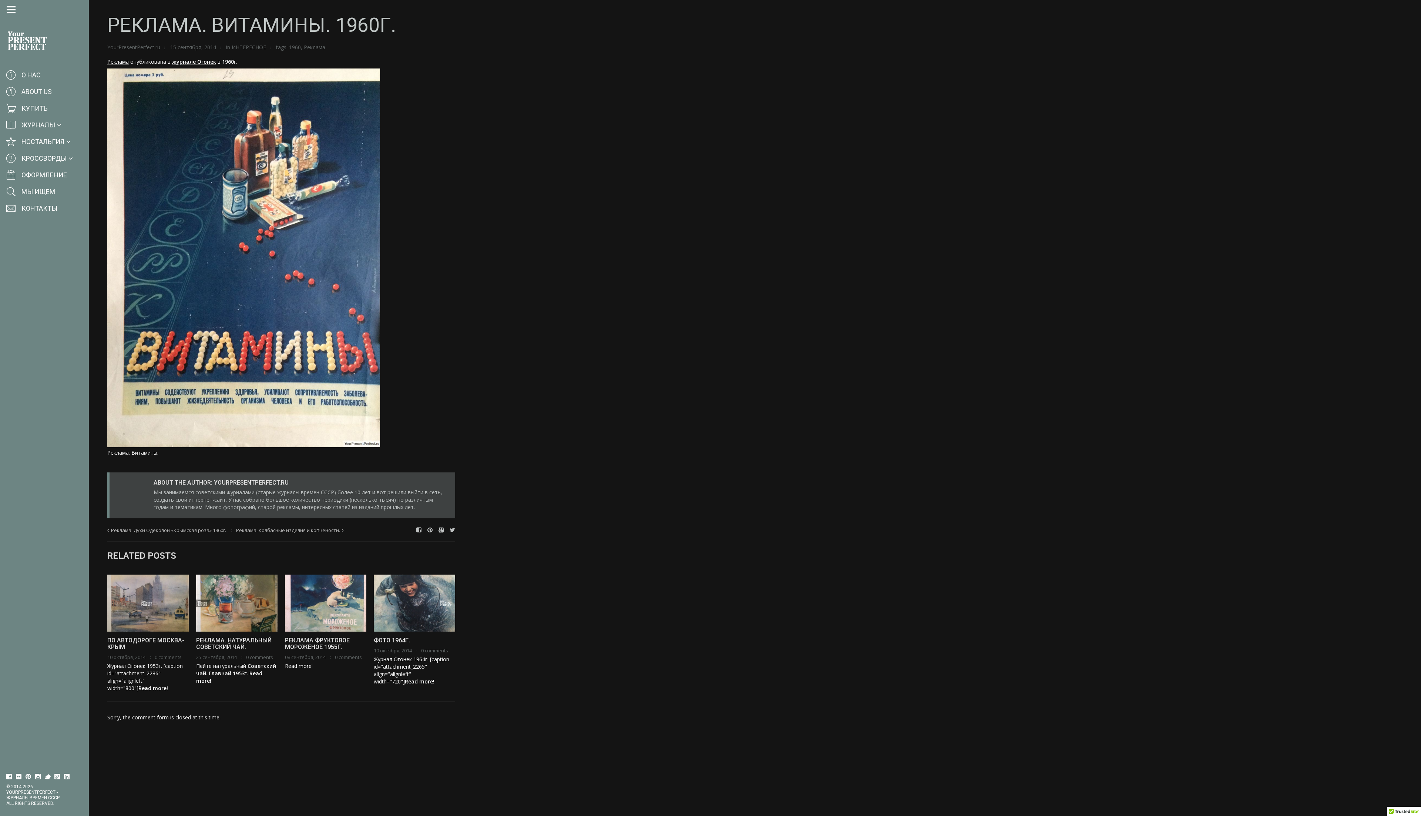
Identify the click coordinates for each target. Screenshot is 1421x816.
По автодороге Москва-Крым (145, 644)
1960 (295, 47)
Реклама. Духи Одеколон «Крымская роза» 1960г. (168, 530)
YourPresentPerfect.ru (133, 47)
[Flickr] (19, 777)
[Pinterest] (28, 777)
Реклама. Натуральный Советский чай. (234, 644)
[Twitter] (48, 777)
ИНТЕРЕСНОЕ (249, 47)
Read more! (153, 688)
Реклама (314, 47)
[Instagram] (38, 777)
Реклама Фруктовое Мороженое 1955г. (317, 644)
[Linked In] (67, 777)
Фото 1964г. (392, 640)
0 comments (168, 657)
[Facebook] (9, 777)
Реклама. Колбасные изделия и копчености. (288, 530)
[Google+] (57, 777)
